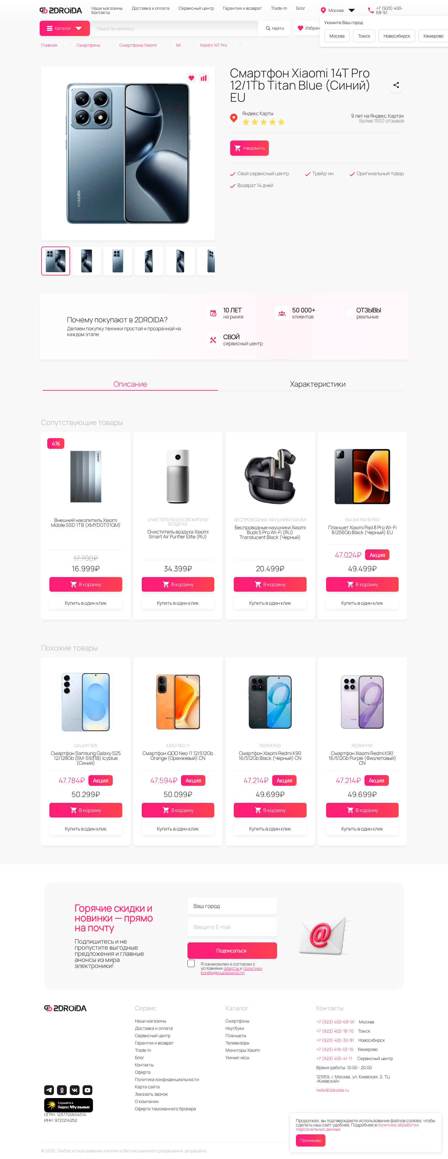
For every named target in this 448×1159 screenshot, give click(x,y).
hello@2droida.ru (332, 1090)
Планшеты (236, 1035)
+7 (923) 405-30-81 (335, 1040)
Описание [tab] (130, 384)
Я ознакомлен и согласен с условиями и (231, 968)
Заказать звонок (151, 1094)
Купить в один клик (86, 603)
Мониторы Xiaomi (243, 1050)
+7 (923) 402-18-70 (335, 1031)
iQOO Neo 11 (178, 745)
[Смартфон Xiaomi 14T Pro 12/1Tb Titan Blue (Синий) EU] (396, 85)
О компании (147, 1101)
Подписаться (231, 950)
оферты (232, 968)
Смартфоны (237, 1021)
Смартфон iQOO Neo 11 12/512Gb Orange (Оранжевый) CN (178, 755)
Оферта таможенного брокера (165, 1108)
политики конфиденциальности (231, 970)
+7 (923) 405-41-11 (334, 1058)
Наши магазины (107, 8)
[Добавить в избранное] (191, 78)
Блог (300, 8)
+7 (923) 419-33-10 (334, 1049)
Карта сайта (147, 1087)
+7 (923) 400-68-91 (389, 10)
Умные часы (237, 1057)
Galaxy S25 (86, 745)
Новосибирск (397, 36)
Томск (364, 36)
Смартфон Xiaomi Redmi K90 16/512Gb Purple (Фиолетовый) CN (362, 758)
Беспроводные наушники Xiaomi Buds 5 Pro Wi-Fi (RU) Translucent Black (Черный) (270, 532)
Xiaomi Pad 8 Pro (362, 520)
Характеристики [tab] (318, 384)
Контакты (100, 12)
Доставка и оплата (150, 8)
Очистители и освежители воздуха (178, 522)
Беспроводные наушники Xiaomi (270, 520)
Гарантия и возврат (242, 8)
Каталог (63, 28)
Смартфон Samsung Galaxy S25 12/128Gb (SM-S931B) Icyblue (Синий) (86, 758)
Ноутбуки (235, 1028)
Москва (336, 10)
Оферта (143, 1072)
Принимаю (311, 1140)
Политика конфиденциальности (167, 1079)
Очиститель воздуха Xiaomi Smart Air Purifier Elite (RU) (178, 534)
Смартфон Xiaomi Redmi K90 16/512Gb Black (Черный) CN (270, 755)
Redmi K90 (270, 745)
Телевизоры (237, 1043)
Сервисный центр (196, 8)
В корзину (90, 584)
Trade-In (279, 8)
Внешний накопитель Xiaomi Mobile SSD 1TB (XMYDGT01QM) (86, 522)
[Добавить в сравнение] (204, 78)
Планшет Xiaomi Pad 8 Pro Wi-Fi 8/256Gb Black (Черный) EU (362, 530)
